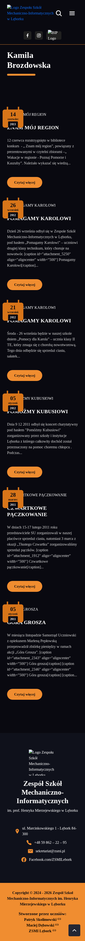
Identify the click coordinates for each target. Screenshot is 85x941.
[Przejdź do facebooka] (27, 35)
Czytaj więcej (24, 182)
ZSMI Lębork (40, 931)
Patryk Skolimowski (40, 920)
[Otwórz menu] (72, 13)
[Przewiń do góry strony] (74, 930)
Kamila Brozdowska (29, 60)
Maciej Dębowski (40, 925)
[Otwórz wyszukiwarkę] (59, 13)
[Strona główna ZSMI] (30, 13)
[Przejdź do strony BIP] (53, 35)
